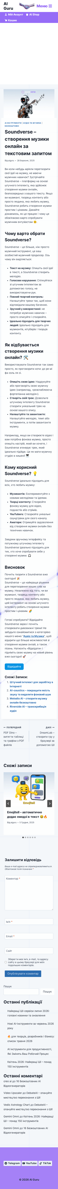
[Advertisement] (29, 53)
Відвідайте (14, 666)
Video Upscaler (13, 1092)
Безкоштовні (12, 126)
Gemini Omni (11, 1116)
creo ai (8, 1081)
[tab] (23, 837)
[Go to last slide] (8, 803)
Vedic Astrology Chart (17, 1104)
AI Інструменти (13, 123)
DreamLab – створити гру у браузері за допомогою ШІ (45, 736)
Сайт (9, 950)
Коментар (13, 878)
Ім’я (9, 921)
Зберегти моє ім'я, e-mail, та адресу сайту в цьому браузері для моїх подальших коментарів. (28, 962)
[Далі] (49, 803)
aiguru (11, 160)
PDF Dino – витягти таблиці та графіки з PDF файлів (14, 736)
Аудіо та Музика (32, 123)
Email (10, 936)
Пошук (8, 986)
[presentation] (29, 789)
